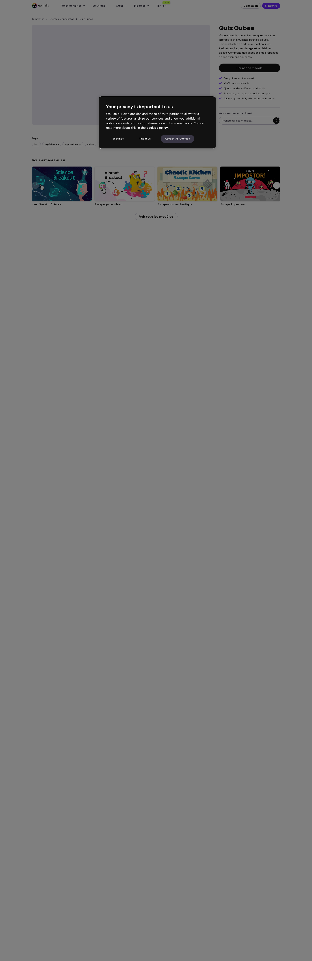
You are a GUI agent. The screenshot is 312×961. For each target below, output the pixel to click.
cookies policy (157, 128)
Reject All (145, 138)
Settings (118, 138)
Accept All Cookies (177, 138)
